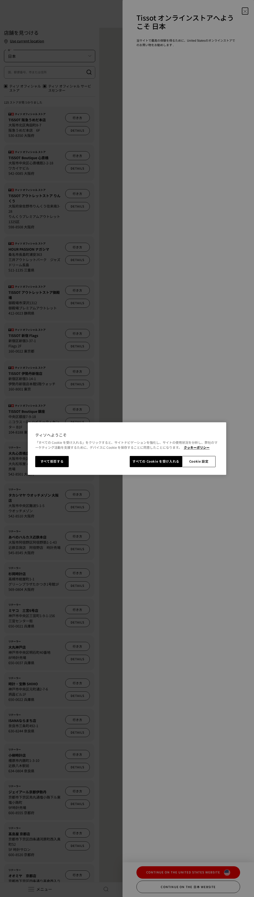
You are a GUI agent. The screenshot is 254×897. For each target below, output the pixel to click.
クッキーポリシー (197, 447)
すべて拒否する (52, 461)
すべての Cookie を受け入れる (155, 461)
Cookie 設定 (199, 461)
